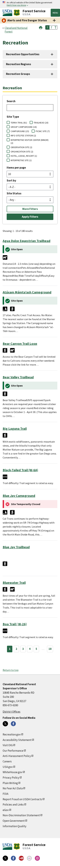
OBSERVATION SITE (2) (21, 147)
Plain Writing (10, 783)
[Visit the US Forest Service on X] (5, 858)
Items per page (16, 167)
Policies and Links (13, 804)
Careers (7, 761)
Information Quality (14, 826)
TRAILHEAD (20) (41, 122)
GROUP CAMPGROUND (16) (24, 126)
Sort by (11, 180)
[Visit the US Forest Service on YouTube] (21, 858)
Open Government (14, 821)
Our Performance (13, 750)
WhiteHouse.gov (12, 772)
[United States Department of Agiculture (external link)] (8, 12)
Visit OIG (8, 745)
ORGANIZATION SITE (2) (22, 151)
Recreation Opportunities (22, 54)
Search (11, 101)
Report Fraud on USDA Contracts (22, 799)
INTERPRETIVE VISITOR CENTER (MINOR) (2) (29, 141)
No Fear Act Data (13, 788)
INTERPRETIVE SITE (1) (21, 160)
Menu (55, 12)
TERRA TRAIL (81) (19, 122)
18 (50, 649)
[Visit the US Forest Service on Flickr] (29, 858)
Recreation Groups (18, 74)
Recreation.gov (12, 734)
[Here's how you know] (30, 4)
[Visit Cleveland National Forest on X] (5, 723)
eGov (6, 810)
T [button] (47, 27)
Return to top (10, 670)
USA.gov (8, 767)
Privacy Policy (11, 777)
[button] (41, 27)
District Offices (11, 711)
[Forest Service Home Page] (17, 12)
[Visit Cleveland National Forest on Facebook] (13, 723)
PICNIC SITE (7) (43, 131)
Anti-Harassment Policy (17, 756)
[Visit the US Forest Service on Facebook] (13, 858)
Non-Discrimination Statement (21, 815)
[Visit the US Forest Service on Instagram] (37, 858)
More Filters (30, 209)
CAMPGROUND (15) (20, 131)
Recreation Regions (18, 64)
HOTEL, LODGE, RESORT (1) (24, 155)
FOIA (5, 794)
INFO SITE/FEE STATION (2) (23, 135)
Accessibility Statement (17, 740)
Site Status (14, 193)
